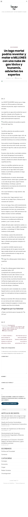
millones (12, 328)
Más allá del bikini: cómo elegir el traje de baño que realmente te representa (13, 417)
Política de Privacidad (8, 451)
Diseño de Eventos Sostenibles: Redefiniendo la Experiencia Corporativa (14, 423)
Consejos (4, 461)
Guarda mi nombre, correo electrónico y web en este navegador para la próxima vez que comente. (13, 398)
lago (3, 328)
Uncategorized (14, 47)
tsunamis (12, 329)
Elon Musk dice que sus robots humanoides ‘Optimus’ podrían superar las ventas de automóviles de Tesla (21, 339)
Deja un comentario (8, 330)
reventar (4, 329)
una (16, 329)
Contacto (4, 454)
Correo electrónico (7, 382)
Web (2, 388)
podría (22, 328)
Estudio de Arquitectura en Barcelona (13, 429)
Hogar (3, 467)
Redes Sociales (6, 470)
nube (19, 328)
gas (23, 326)
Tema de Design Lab (20, 483)
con (16, 326)
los (5, 328)
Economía (4, 464)
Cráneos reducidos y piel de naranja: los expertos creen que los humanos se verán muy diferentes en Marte (6, 339)
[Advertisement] (14, 30)
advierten (13, 326)
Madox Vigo (19, 78)
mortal (16, 328)
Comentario (5, 356)
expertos (20, 326)
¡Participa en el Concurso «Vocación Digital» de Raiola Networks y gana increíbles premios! (12, 441)
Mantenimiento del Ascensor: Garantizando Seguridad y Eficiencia (12, 434)
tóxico (8, 329)
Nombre (3, 376)
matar (8, 328)
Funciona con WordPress (8, 483)
